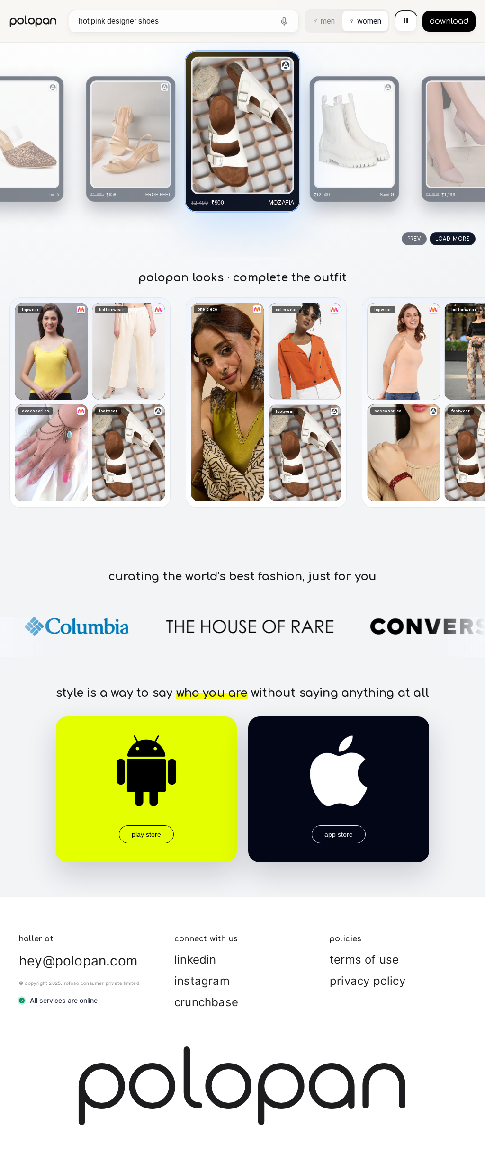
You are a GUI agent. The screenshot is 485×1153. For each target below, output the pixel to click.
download (449, 21)
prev (414, 238)
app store (338, 834)
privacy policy (367, 981)
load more (452, 238)
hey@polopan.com (78, 961)
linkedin (195, 959)
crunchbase (206, 1002)
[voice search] (284, 21)
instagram (202, 981)
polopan (33, 21)
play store (146, 834)
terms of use (364, 959)
